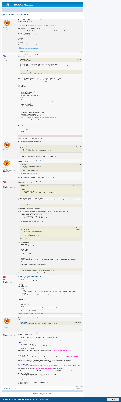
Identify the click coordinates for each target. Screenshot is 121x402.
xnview (22, 59)
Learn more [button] (45, 399)
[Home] (8, 4)
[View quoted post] (27, 59)
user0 (22, 146)
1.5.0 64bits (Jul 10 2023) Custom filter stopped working (29, 48)
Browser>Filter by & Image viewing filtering (15, 14)
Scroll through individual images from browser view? (28, 49)
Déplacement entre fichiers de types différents (27, 51)
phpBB (38, 393)
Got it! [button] (113, 399)
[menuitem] (4, 9)
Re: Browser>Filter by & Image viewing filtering (29, 54)
